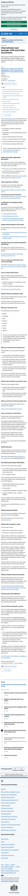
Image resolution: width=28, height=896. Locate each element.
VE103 (5, 171)
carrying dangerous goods (9, 213)
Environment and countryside (9, 816)
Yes (16, 769)
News (2, 841)
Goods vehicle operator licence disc (11, 93)
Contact (17, 866)
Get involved (4, 858)
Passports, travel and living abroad (10, 824)
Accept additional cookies (14, 22)
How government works (7, 855)
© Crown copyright (14, 892)
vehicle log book (8, 169)
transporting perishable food (10, 216)
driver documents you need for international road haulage (14, 150)
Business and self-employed (9, 794)
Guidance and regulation (8, 844)
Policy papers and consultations (10, 850)
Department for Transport (7, 68)
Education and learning (7, 811)
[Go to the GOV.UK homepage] (6, 33)
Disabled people (5, 805)
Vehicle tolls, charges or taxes (9, 107)
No (22, 769)
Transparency (5, 852)
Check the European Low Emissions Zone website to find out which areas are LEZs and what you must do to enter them (13, 587)
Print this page (7, 115)
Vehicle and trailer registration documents (12, 89)
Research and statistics (7, 847)
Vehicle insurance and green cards (11, 99)
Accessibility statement (7, 866)
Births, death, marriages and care (10, 792)
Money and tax (5, 822)
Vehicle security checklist (8, 105)
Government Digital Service (8, 873)
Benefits (3, 789)
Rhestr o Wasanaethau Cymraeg (10, 870)
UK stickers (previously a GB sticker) (11, 103)
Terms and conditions (7, 868)
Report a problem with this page (14, 774)
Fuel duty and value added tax (10, 111)
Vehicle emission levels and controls (11, 109)
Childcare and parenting (7, 797)
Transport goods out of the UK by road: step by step (12, 41)
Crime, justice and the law (8, 803)
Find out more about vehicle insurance (11, 409)
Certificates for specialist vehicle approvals (13, 91)
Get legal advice (5, 441)
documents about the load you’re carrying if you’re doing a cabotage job (14, 266)
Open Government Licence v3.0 (10, 879)
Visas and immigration (7, 827)
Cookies (12, 864)
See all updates (11, 80)
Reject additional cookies (14, 26)
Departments (4, 839)
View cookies (14, 29)
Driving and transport (7, 808)
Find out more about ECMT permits (10, 289)
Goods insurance (7, 101)
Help (2, 864)
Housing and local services (8, 819)
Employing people (6, 813)
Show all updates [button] (18, 663)
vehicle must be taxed (10, 118)
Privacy (7, 864)
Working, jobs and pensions (8, 830)
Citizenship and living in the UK (9, 800)
